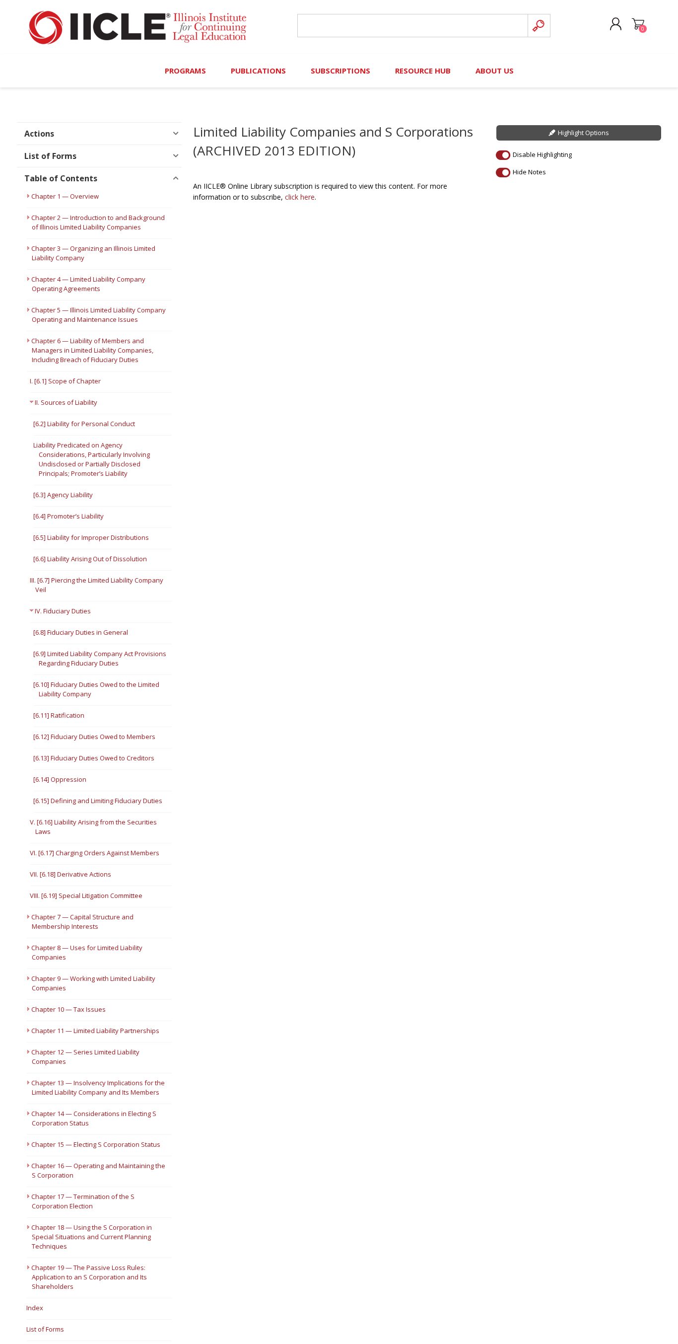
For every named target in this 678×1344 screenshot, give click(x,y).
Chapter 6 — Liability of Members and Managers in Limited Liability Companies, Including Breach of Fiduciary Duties (92, 350)
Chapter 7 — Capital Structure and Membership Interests (82, 921)
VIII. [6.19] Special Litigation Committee (86, 895)
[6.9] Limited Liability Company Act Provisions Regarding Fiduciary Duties (99, 658)
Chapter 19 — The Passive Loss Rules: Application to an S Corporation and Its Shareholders (89, 1277)
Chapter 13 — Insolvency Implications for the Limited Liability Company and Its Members (98, 1087)
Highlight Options (583, 132)
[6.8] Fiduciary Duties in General (80, 632)
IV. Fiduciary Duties (63, 610)
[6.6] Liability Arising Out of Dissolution (90, 558)
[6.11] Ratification (58, 715)
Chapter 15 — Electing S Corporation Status (95, 1144)
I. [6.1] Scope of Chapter (65, 380)
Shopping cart (638, 24)
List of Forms (45, 1329)
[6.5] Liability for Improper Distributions (91, 537)
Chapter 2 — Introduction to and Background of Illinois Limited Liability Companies (98, 222)
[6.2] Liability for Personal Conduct (84, 423)
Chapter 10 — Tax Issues (68, 1009)
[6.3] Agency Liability (63, 494)
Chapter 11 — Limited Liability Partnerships (95, 1030)
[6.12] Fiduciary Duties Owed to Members (94, 736)
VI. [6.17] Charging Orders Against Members (94, 852)
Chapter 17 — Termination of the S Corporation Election (83, 1201)
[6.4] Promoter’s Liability (68, 516)
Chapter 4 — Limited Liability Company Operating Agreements (88, 284)
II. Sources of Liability (66, 402)
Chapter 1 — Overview (65, 196)
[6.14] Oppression (59, 779)
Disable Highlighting (542, 154)
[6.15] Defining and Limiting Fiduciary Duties (97, 800)
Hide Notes (529, 171)
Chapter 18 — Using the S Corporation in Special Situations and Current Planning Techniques (91, 1237)
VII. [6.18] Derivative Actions (70, 874)
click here (300, 197)
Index (34, 1307)
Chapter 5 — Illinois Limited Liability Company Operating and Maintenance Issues (98, 314)
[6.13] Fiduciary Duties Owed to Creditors (93, 757)
